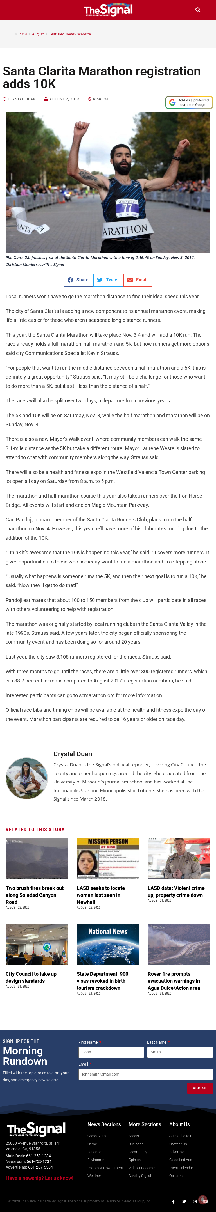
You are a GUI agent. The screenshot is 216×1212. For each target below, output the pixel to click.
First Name (88, 1042)
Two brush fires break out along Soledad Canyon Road (35, 895)
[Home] (12, 33)
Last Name (157, 1042)
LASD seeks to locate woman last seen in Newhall (101, 895)
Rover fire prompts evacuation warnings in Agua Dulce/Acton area (174, 981)
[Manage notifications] (202, 1199)
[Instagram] (195, 1202)
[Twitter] (184, 1202)
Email (83, 1064)
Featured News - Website (70, 33)
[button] (18, 10)
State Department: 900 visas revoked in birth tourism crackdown (102, 981)
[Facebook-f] (174, 1202)
